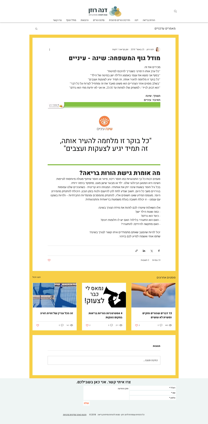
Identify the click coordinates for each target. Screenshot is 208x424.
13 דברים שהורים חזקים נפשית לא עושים (157, 315)
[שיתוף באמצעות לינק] (136, 250)
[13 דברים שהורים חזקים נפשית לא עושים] (153, 295)
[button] (36, 28)
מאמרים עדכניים (165, 28)
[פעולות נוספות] (49, 49)
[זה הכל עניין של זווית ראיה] (55, 295)
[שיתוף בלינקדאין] (144, 250)
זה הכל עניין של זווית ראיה (56, 313)
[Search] (175, 11)
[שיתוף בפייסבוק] (158, 250)
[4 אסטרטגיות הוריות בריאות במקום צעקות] (104, 295)
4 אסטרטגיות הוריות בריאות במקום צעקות (105, 315)
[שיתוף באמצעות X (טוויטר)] (151, 250)
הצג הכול (36, 277)
